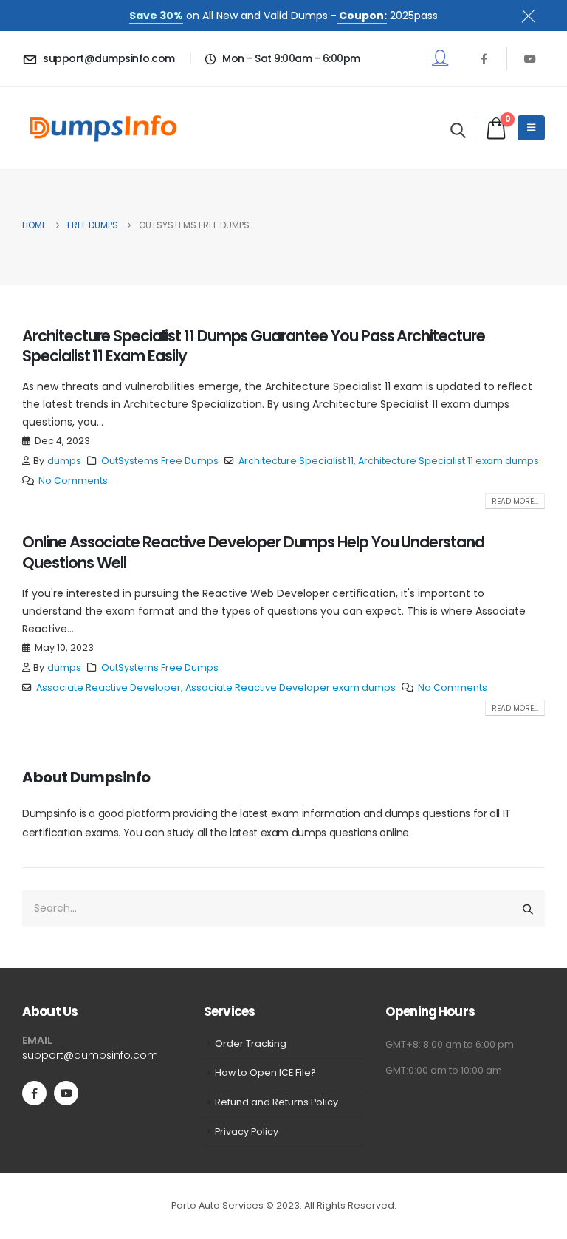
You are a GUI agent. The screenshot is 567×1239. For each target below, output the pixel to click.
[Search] (528, 908)
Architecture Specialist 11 (296, 460)
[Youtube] (530, 58)
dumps (64, 460)
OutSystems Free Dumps (160, 460)
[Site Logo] (103, 128)
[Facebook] (484, 58)
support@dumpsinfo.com (90, 1055)
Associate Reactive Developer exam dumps (290, 687)
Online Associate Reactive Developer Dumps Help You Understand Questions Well (253, 552)
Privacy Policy (246, 1131)
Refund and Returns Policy (276, 1102)
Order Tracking (250, 1043)
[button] (458, 130)
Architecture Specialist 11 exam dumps (448, 460)
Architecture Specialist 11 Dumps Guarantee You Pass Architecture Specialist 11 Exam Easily (253, 345)
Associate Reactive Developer (108, 687)
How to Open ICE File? (265, 1072)
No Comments (73, 480)
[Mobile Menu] (531, 127)
